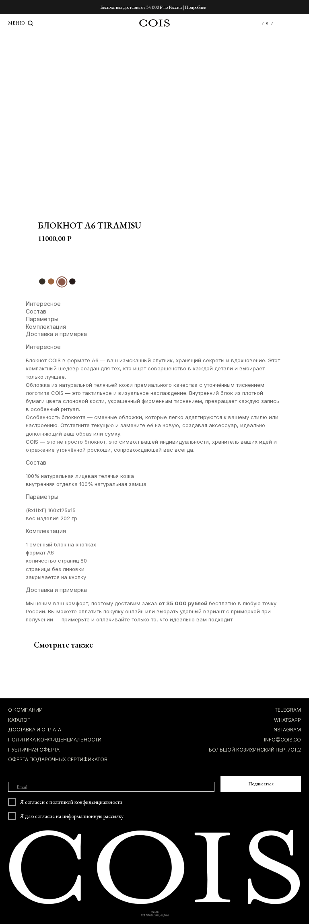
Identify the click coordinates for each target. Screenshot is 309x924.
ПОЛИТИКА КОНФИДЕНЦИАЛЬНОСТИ (54, 740)
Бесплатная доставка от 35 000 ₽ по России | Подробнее (153, 7)
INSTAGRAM (286, 730)
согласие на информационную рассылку (79, 816)
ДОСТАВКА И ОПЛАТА (34, 730)
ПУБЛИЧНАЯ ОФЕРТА (34, 750)
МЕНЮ (16, 23)
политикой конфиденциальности (85, 802)
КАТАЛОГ (19, 720)
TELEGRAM (288, 710)
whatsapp (287, 720)
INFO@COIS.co (282, 740)
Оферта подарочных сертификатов (57, 759)
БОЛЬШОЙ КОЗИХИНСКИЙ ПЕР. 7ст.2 (255, 750)
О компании (25, 710)
